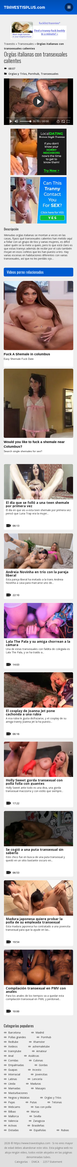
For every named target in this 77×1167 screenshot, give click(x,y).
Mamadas (14, 1088)
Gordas (43, 1065)
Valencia (13, 1120)
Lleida (11, 1083)
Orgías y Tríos (17, 73)
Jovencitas (41, 1074)
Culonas (38, 1060)
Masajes (40, 1088)
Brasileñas (38, 1125)
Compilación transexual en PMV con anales (36, 990)
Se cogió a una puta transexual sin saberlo (34, 851)
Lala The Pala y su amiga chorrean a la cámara (38, 643)
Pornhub (33, 73)
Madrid (40, 1032)
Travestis (9, 44)
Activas (12, 1125)
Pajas (11, 1102)
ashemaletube (41, 1046)
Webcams (14, 1106)
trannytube (14, 1051)
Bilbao (12, 1111)
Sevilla (37, 1116)
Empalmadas (16, 1065)
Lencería (37, 1079)
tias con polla (43, 1106)
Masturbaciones (18, 1093)
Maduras (35, 1083)
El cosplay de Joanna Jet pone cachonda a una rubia (30, 712)
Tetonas (57, 1102)
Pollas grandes (17, 1037)
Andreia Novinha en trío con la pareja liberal (37, 573)
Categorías (21, 1161)
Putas (33, 1102)
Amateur (41, 1051)
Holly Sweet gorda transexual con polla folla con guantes (34, 782)
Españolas (40, 1130)
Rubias (65, 1130)
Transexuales (26, 44)
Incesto (36, 1069)
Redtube (13, 1041)
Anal (10, 1055)
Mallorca (13, 1116)
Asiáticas (33, 1055)
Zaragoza (39, 1120)
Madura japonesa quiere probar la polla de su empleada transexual (34, 920)
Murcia (35, 1111)
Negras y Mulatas (19, 1097)
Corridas (13, 1060)
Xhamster (39, 1041)
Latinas (12, 1079)
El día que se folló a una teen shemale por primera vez (37, 504)
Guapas (12, 1069)
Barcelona (14, 1032)
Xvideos (13, 1046)
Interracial (14, 1074)
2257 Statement (52, 1161)
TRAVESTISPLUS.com (24, 7)
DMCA (35, 1161)
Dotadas (13, 1130)
